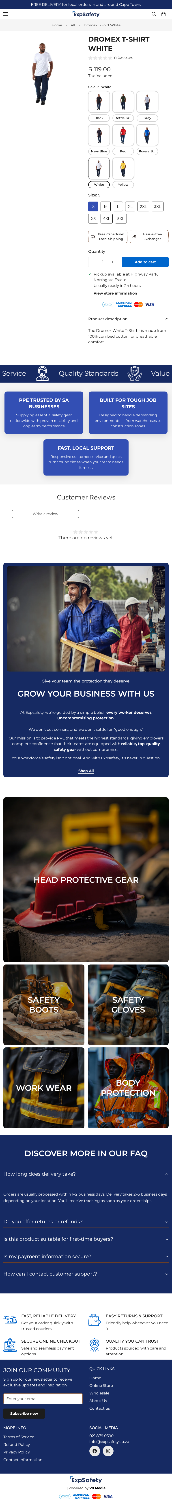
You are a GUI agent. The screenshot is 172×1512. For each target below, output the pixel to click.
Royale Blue (148, 151)
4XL (108, 219)
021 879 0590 (101, 1436)
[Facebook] (94, 1451)
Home (57, 25)
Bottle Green (124, 118)
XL (131, 207)
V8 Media (97, 1488)
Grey (147, 118)
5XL (122, 219)
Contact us (99, 1408)
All (73, 25)
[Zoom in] (76, 43)
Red (123, 151)
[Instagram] (108, 1451)
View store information (115, 293)
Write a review (45, 514)
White (99, 185)
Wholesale (99, 1393)
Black (99, 118)
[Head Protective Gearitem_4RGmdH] (86, 879)
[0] (163, 14)
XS (94, 219)
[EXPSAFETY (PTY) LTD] (86, 14)
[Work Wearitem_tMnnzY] (43, 1087)
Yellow (123, 185)
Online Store (101, 1385)
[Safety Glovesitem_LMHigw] (128, 1004)
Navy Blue (99, 151)
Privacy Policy (16, 1452)
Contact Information (22, 1459)
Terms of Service (18, 1437)
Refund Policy (16, 1444)
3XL (158, 207)
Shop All (86, 771)
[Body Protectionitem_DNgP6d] (128, 1087)
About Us (98, 1400)
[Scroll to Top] (163, 1488)
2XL (144, 207)
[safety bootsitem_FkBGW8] (43, 1004)
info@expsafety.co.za (109, 1441)
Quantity (96, 251)
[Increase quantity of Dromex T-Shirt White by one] (112, 262)
